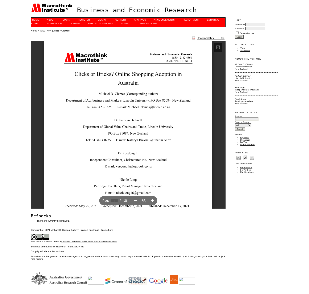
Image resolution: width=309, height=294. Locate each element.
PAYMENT (75, 23)
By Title (243, 142)
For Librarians (247, 172)
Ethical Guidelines (100, 23)
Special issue (148, 23)
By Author (245, 140)
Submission (54, 23)
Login (66, 20)
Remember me (247, 33)
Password (239, 28)
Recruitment (191, 20)
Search (102, 20)
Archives (140, 20)
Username (240, 24)
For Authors (245, 170)
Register (84, 20)
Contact (126, 23)
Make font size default (245, 157)
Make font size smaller (238, 157)
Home (35, 20)
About (51, 20)
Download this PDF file (210, 38)
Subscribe (245, 50)
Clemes (65, 30)
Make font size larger (252, 157)
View (242, 48)
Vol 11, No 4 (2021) (49, 30)
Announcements (164, 20)
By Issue (244, 137)
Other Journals (247, 144)
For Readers (246, 167)
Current (120, 20)
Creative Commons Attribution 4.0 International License (89, 241)
